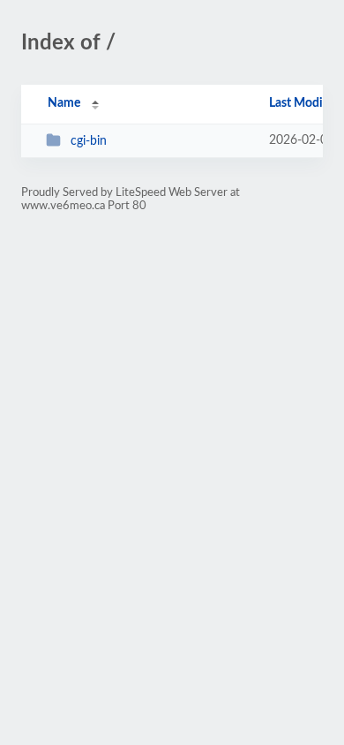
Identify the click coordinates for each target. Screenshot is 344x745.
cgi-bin (89, 141)
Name (64, 103)
